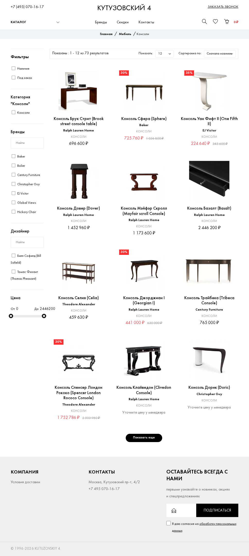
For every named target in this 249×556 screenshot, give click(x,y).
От (13, 309)
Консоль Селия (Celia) (78, 298)
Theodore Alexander (78, 304)
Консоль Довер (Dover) (78, 208)
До (36, 309)
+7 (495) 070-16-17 (27, 7)
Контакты (146, 22)
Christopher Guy (209, 394)
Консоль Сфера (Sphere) (144, 119)
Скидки (123, 22)
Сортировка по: (189, 53)
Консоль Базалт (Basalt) (209, 208)
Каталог (18, 22)
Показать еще (144, 437)
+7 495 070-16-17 (104, 489)
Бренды (101, 22)
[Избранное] (99, 75)
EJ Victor (209, 130)
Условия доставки (25, 482)
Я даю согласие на (204, 527)
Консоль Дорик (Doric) (209, 388)
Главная (106, 34)
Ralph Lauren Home (78, 130)
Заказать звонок (223, 7)
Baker (143, 125)
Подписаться (217, 510)
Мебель (125, 34)
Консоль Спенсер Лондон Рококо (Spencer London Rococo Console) (78, 393)
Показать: (146, 53)
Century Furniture (209, 309)
